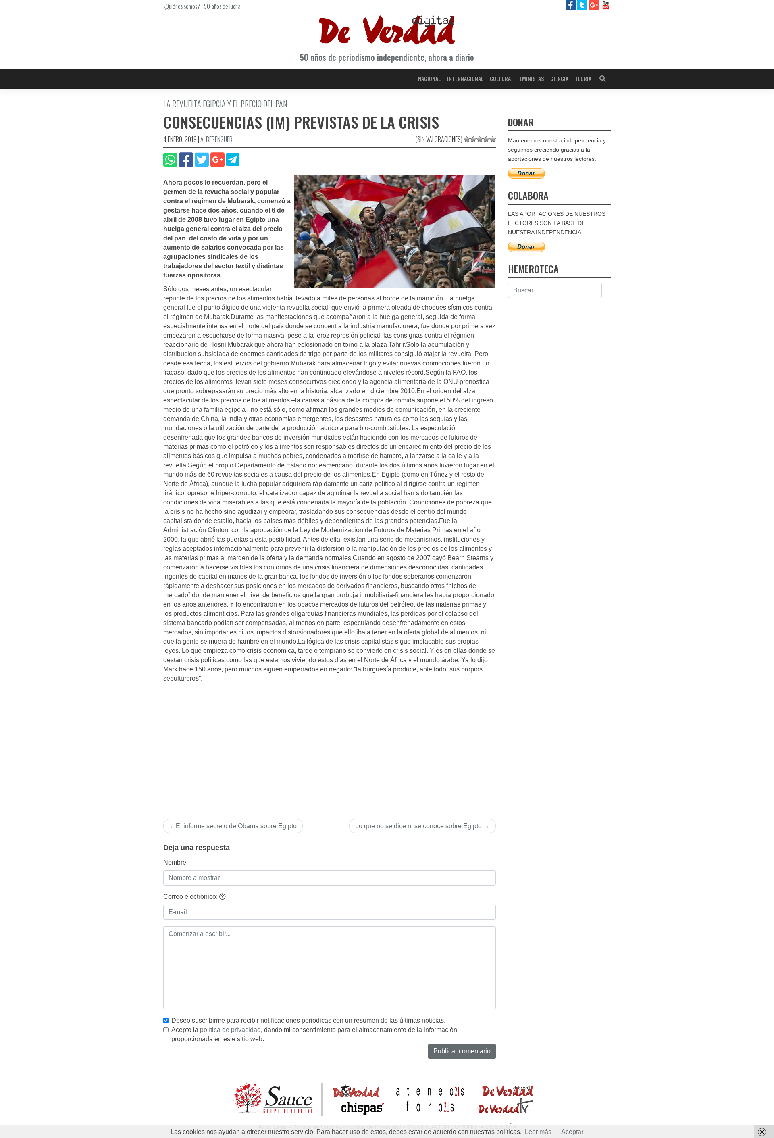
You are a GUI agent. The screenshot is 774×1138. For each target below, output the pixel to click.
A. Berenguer (216, 139)
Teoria (583, 78)
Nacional (429, 78)
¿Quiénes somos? (181, 6)
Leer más (538, 1131)
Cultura (500, 78)
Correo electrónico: (191, 896)
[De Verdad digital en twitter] (583, 4)
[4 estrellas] (486, 139)
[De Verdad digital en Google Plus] (595, 4)
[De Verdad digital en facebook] (571, 4)
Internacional (465, 78)
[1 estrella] (467, 139)
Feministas (530, 78)
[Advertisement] (329, 744)
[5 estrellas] (492, 139)
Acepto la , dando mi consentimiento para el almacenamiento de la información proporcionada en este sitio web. (314, 1034)
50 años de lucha (222, 6)
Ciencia (559, 78)
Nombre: (175, 862)
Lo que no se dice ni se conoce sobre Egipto (418, 826)
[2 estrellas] (473, 139)
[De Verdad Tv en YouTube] (606, 4)
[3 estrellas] (479, 139)
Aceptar (572, 1131)
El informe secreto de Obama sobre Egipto (236, 826)
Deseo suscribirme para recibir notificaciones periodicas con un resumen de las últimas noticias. (308, 1020)
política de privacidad (230, 1029)
